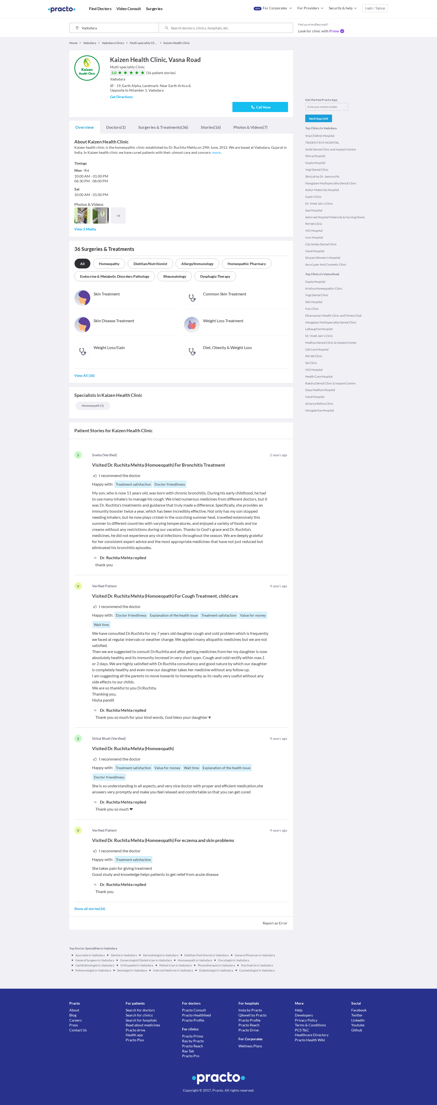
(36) (163, 127)
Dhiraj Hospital (315, 156)
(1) (116, 127)
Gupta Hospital (315, 163)
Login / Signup (375, 8)
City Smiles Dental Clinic (321, 244)
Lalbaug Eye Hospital (319, 329)
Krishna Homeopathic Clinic (323, 288)
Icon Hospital (314, 237)
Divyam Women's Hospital (322, 257)
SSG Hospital (313, 302)
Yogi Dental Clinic (317, 169)
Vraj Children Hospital (319, 136)
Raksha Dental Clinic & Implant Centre (330, 383)
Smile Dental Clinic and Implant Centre (330, 149)
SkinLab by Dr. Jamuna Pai (322, 176)
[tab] (84, 127)
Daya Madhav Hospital (320, 390)
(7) (250, 127)
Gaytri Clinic (313, 197)
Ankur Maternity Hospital (322, 190)
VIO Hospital (313, 230)
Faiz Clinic (312, 309)
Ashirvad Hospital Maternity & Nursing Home (335, 217)
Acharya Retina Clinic (319, 403)
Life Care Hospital (317, 349)
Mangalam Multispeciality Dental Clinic (331, 183)
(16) (211, 127)
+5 (118, 216)
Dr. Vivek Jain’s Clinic (319, 203)
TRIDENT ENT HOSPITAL (322, 142)
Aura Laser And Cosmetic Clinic (325, 264)
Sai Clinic (311, 363)
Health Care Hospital (319, 376)
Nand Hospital (314, 251)
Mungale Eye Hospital (319, 410)
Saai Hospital (313, 210)
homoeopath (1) (93, 405)
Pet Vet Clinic (313, 224)
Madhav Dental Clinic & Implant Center (331, 342)
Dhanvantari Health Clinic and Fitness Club (333, 315)
